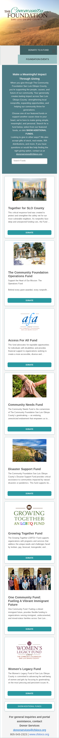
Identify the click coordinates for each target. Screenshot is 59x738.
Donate (29, 233)
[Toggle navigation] (54, 51)
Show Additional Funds (29, 706)
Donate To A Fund (38, 50)
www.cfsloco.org (39, 734)
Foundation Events (37, 59)
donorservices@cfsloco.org (29, 154)
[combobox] (29, 161)
